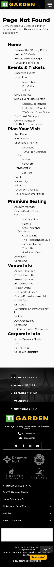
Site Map (27, 555)
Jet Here (27, 173)
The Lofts (27, 248)
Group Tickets (22, 94)
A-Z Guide (20, 185)
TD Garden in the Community (31, 329)
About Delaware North (27, 339)
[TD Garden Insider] (37, 446)
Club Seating (29, 235)
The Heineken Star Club (36, 239)
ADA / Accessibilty (24, 320)
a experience (27, 561)
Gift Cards (20, 304)
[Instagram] (30, 446)
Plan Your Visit (24, 128)
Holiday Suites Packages (28, 58)
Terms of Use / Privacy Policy (30, 50)
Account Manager (24, 207)
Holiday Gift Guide (24, 54)
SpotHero (28, 163)
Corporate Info (24, 333)
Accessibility (21, 181)
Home (14, 44)
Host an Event (22, 287)
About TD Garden (24, 271)
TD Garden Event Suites (36, 112)
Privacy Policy (29, 552)
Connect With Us (24, 275)
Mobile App (21, 300)
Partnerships (21, 347)
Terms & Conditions (12, 552)
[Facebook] (23, 446)
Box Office (28, 86)
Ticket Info (20, 77)
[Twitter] (16, 446)
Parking (26, 159)
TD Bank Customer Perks (29, 194)
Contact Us (20, 261)
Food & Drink (21, 138)
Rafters (26, 223)
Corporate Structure (26, 352)
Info (21, 401)
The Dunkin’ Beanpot (26, 116)
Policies (18, 316)
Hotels (18, 177)
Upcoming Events (24, 73)
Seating (25, 393)
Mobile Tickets (30, 82)
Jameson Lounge (32, 244)
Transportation (23, 168)
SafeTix (26, 90)
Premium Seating (27, 201)
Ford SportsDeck (32, 252)
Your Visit (24, 385)
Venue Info (20, 265)
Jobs (17, 343)
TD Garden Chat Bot (26, 189)
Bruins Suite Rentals (34, 103)
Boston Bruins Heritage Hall (30, 296)
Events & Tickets (26, 67)
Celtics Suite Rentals (34, 108)
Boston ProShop (23, 283)
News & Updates (23, 279)
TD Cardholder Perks (26, 62)
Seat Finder (21, 134)
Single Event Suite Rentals (29, 99)
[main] (27, 188)
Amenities (20, 256)
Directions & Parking (26, 142)
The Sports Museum (26, 292)
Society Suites (30, 219)
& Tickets (25, 377)
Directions (28, 147)
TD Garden (18, 4)
